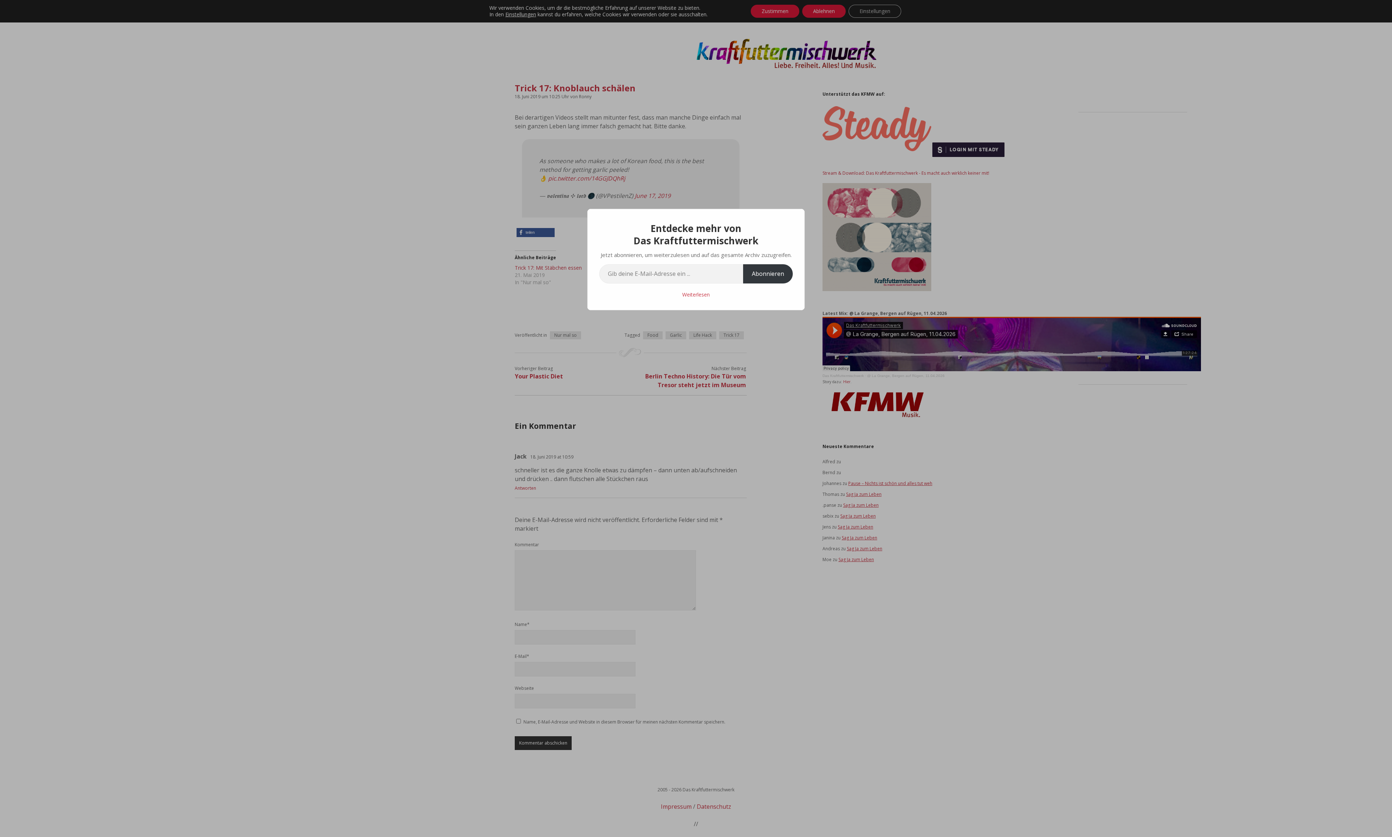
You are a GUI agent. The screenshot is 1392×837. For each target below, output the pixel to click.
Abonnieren (768, 274)
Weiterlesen (696, 294)
